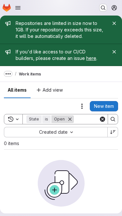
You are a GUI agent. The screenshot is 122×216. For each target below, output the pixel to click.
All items (17, 90)
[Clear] (102, 119)
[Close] (114, 23)
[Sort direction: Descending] (113, 132)
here (91, 58)
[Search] (113, 119)
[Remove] (70, 119)
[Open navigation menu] (18, 8)
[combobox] (55, 132)
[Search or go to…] (103, 8)
